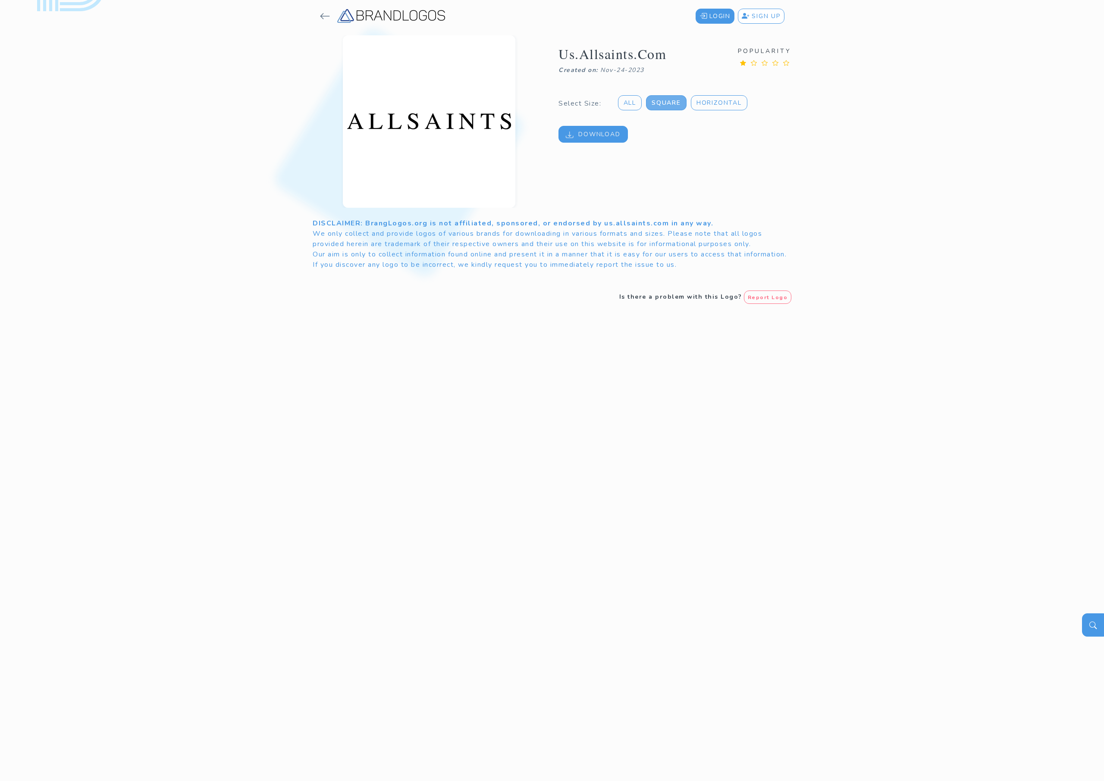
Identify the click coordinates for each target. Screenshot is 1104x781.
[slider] (764, 62)
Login (719, 16)
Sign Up (765, 16)
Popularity (764, 51)
